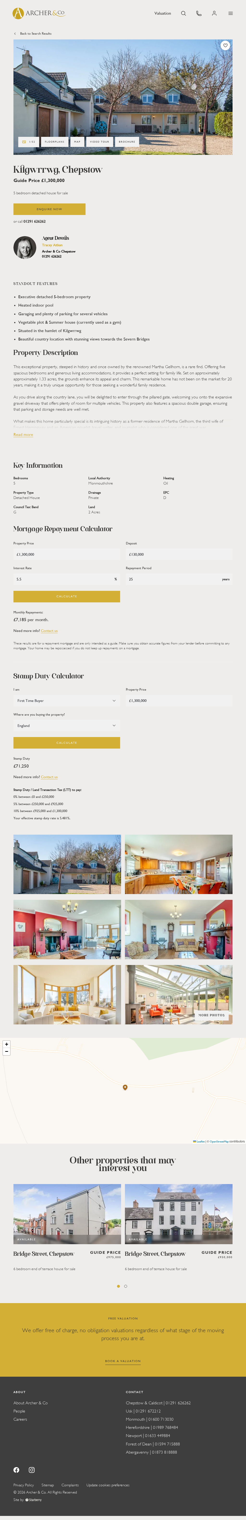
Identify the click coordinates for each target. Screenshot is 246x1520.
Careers (20, 1419)
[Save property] (225, 45)
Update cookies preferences (107, 1485)
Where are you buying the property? (39, 715)
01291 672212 (148, 1411)
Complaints (70, 1485)
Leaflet (200, 1141)
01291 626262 (35, 221)
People (19, 1411)
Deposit (131, 543)
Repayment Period (138, 568)
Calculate (66, 596)
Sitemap (48, 1485)
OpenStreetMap (219, 1141)
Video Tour (99, 141)
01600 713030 (160, 1419)
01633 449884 (157, 1435)
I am (16, 689)
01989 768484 (165, 1427)
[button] (231, 13)
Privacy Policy (23, 1485)
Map (77, 141)
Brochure (127, 141)
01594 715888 (167, 1444)
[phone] (199, 13)
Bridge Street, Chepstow (43, 1254)
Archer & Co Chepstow (58, 251)
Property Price (23, 543)
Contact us (49, 630)
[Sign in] (214, 13)
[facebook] (16, 1469)
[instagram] (32, 1469)
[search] (183, 13)
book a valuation (123, 1361)
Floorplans (55, 141)
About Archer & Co (30, 1403)
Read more (23, 435)
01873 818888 (164, 1452)
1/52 (32, 141)
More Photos (212, 1015)
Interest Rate (22, 568)
